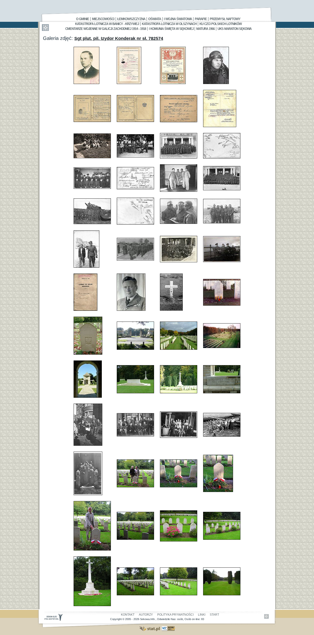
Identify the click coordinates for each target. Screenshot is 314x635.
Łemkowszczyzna (131, 19)
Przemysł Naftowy (225, 19)
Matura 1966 (205, 29)
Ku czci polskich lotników (220, 24)
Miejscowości (103, 19)
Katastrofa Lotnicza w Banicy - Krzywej (107, 24)
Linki (201, 614)
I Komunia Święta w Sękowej (171, 29)
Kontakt (127, 614)
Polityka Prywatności (175, 614)
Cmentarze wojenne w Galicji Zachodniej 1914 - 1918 (105, 29)
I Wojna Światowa (178, 19)
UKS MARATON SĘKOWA (234, 29)
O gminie (82, 19)
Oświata (154, 19)
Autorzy (146, 614)
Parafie (201, 19)
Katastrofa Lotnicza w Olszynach (169, 24)
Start (214, 614)
